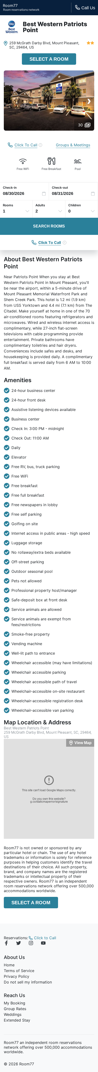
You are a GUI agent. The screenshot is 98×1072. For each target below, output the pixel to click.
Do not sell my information (28, 982)
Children (74, 205)
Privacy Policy (16, 976)
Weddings (12, 1014)
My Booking (14, 1003)
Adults (40, 205)
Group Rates (15, 1008)
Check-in (10, 187)
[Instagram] (31, 944)
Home (9, 965)
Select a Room (49, 59)
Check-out (60, 187)
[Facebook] (6, 944)
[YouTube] (43, 944)
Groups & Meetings (73, 145)
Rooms (8, 205)
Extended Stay (17, 1020)
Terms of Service (19, 970)
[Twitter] (18, 944)
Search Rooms (49, 226)
